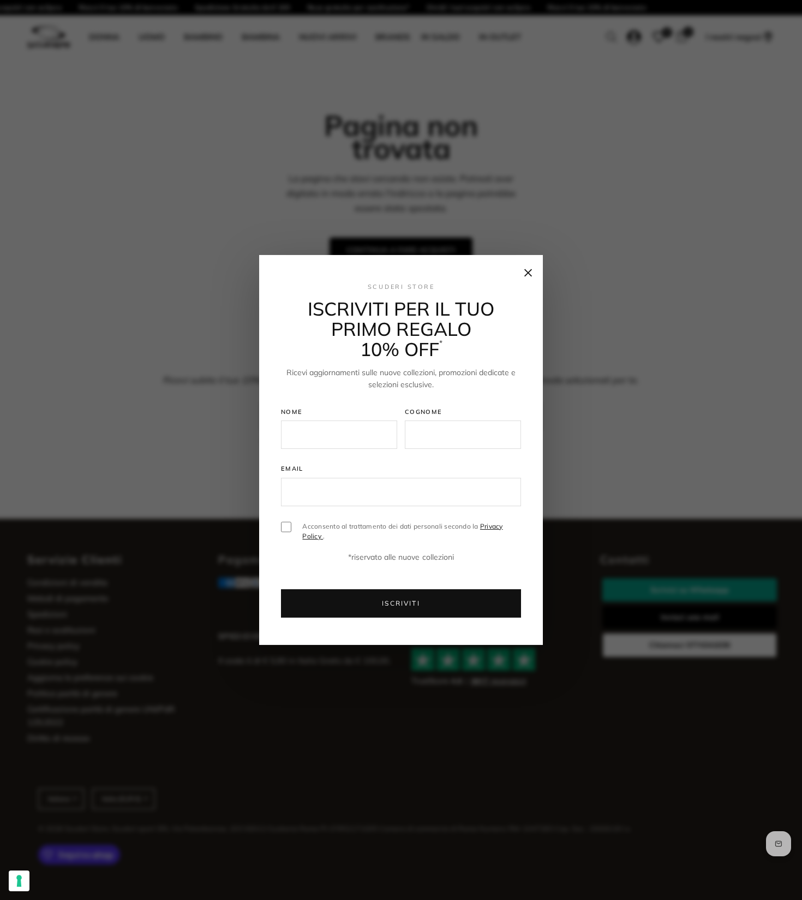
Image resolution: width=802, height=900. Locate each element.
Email (292, 468)
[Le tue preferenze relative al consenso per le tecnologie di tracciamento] (19, 881)
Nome (291, 411)
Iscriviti (401, 603)
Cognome (423, 411)
